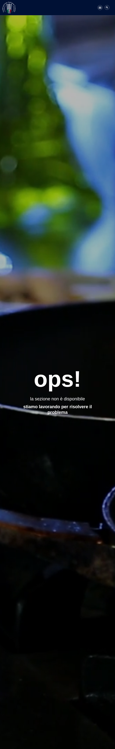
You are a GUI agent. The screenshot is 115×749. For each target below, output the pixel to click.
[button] (100, 7)
